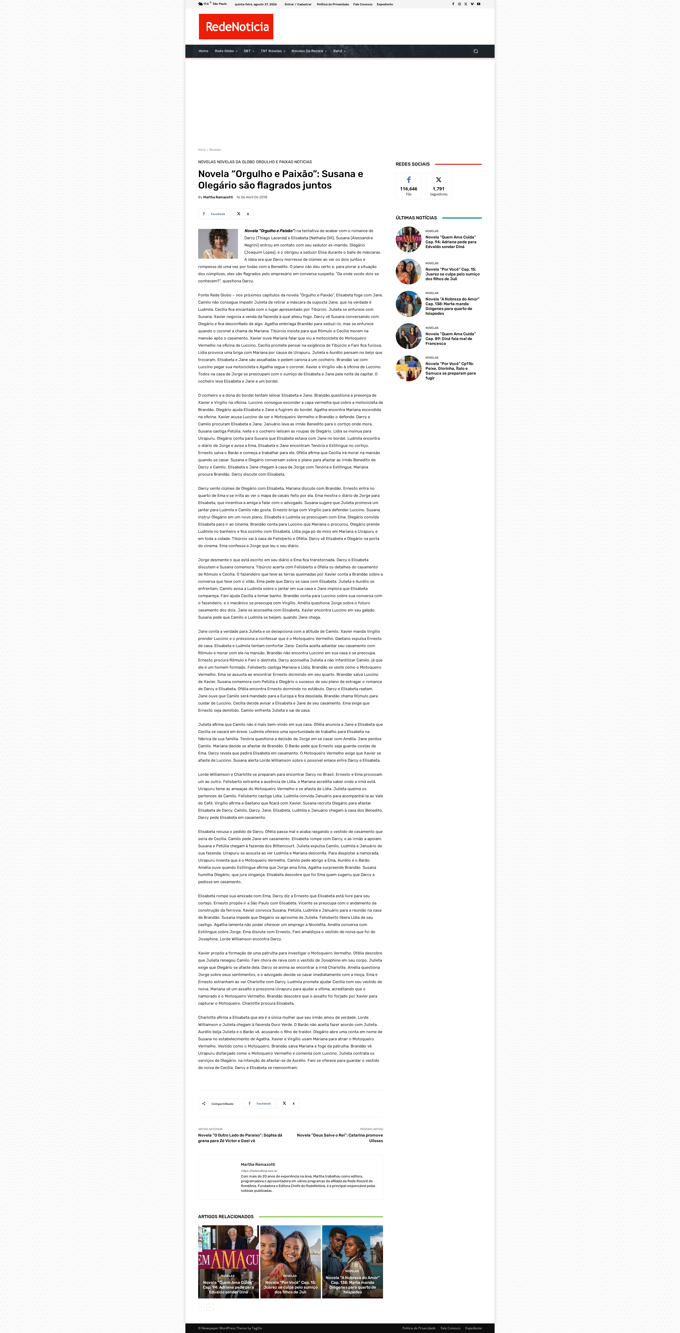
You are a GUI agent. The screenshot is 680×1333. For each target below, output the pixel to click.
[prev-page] (201, 1307)
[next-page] (210, 1307)
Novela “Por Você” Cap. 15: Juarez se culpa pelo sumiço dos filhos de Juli (291, 1287)
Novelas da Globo (236, 162)
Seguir (439, 177)
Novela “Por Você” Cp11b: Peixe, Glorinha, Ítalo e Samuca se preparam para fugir (451, 370)
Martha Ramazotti (218, 197)
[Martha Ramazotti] (220, 1177)
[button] (475, 51)
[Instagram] (459, 4)
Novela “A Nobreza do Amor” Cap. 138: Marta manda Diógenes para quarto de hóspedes (353, 1284)
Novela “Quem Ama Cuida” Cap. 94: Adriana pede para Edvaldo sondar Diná (228, 1287)
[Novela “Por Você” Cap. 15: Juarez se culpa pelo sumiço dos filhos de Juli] (290, 1261)
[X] (466, 4)
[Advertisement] (340, 101)
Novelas (215, 149)
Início (202, 149)
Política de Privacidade (419, 1328)
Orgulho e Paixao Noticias (284, 162)
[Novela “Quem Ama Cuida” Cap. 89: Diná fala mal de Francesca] (409, 336)
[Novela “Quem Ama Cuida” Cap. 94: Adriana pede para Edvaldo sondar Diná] (228, 1261)
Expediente (473, 1328)
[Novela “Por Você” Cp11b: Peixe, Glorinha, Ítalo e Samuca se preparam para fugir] (409, 368)
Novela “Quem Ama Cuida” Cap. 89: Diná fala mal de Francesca (451, 339)
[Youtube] (478, 4)
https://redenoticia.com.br (259, 1170)
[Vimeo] (472, 4)
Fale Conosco (450, 1328)
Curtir (409, 177)
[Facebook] (453, 4)
